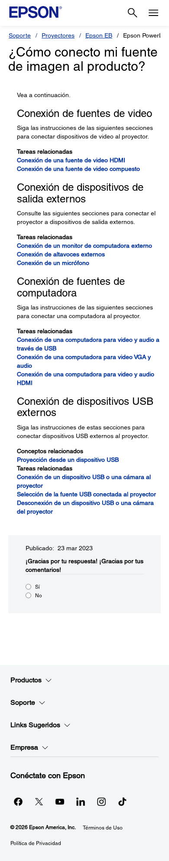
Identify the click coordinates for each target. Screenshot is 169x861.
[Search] (133, 13)
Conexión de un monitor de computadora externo (84, 245)
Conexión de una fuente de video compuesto (78, 168)
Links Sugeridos (35, 725)
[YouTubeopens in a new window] (60, 801)
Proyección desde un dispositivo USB (68, 459)
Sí (37, 587)
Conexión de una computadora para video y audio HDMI (85, 378)
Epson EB (98, 35)
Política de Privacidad (35, 843)
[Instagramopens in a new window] (101, 801)
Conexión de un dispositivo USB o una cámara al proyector (84, 481)
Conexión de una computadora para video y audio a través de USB (88, 344)
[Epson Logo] (35, 12)
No (38, 596)
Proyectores (58, 35)
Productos (26, 680)
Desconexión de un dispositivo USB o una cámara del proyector (85, 507)
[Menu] (153, 13)
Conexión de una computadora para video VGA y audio (84, 361)
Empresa (24, 747)
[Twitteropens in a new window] (39, 801)
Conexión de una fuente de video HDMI (71, 160)
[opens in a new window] (122, 801)
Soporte (20, 35)
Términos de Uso (103, 828)
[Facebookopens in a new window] (18, 801)
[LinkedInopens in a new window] (80, 801)
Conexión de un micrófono (53, 262)
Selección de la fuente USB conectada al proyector (86, 494)
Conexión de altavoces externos (61, 254)
